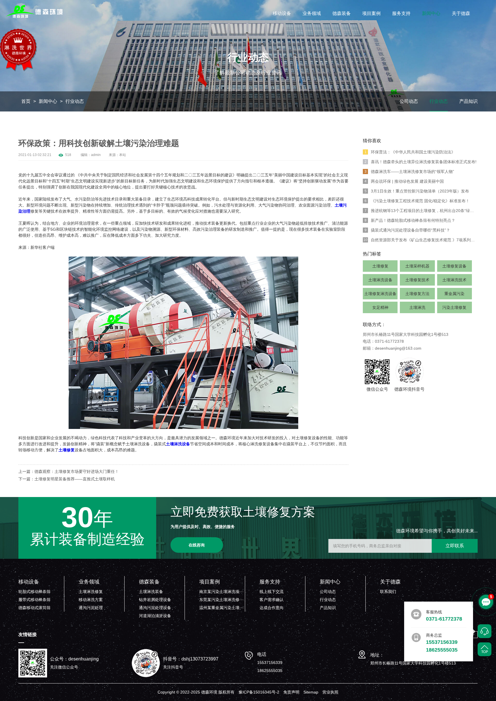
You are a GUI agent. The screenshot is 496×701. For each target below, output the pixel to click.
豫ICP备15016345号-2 (259, 692)
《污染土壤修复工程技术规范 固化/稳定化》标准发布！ (417, 201)
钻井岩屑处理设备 (155, 599)
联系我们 (388, 591)
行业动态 (74, 101)
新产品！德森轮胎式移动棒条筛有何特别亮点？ (410, 220)
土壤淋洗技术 (454, 280)
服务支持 (401, 13)
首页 (25, 101)
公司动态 (409, 101)
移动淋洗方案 (91, 599)
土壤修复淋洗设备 (380, 293)
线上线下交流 (271, 591)
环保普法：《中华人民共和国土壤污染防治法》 (410, 152)
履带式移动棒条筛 (34, 599)
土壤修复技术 (417, 280)
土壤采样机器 (417, 266)
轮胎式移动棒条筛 (34, 591)
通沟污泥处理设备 (155, 607)
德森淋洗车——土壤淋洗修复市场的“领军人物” (409, 171)
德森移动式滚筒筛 (34, 607)
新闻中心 (431, 13)
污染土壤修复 (454, 307)
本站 (122, 155)
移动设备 (282, 13)
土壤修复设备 (454, 266)
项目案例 (371, 13)
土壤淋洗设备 (380, 280)
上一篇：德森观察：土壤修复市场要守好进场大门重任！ (68, 471)
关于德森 (461, 13)
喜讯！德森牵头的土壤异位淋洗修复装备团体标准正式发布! (421, 161)
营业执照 (330, 692)
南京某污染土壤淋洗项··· (221, 591)
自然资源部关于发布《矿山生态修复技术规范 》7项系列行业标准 (420, 240)
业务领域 (312, 13)
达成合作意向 (271, 607)
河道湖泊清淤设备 (155, 615)
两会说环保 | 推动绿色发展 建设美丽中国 (404, 181)
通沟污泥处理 (91, 607)
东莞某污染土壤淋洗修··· (221, 599)
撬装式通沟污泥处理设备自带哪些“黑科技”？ (407, 230)
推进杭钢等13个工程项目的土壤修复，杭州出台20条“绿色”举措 (421, 210)
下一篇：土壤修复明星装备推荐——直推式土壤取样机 (66, 479)
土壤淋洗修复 (91, 591)
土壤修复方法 (417, 293)
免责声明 (291, 692)
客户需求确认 (271, 599)
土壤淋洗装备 (151, 591)
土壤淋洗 (417, 307)
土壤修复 (380, 266)
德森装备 (341, 13)
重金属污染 (454, 293)
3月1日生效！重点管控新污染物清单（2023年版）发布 (417, 191)
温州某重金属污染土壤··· (221, 607)
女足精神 (380, 307)
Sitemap (310, 692)
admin (96, 155)
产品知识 (468, 101)
